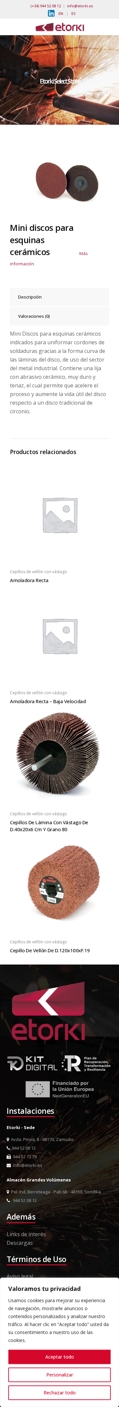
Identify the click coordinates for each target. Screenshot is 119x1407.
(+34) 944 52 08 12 (45, 5)
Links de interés (26, 1234)
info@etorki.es (80, 5)
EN (61, 13)
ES (73, 13)
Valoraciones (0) (34, 316)
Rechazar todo (60, 1392)
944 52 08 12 (23, 1148)
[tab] (59, 297)
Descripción (30, 297)
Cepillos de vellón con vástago (38, 571)
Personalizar (59, 1375)
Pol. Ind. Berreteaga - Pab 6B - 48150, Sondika (55, 1192)
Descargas (20, 1242)
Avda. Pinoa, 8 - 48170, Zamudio (41, 1139)
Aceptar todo (59, 1357)
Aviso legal (20, 1276)
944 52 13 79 (24, 1157)
